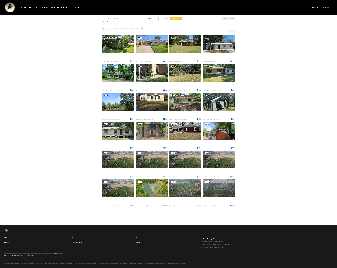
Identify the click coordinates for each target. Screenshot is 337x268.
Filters (166, 18)
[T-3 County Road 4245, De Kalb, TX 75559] (185, 159)
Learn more (142, 28)
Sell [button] (37, 7)
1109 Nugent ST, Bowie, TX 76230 (212, 59)
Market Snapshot (60, 7)
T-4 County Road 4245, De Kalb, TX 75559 (147, 174)
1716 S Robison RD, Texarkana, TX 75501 (214, 145)
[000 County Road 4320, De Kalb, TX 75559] (185, 188)
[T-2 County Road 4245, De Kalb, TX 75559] (219, 159)
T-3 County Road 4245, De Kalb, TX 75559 (180, 174)
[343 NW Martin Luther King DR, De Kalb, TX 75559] (219, 73)
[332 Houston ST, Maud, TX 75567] (185, 102)
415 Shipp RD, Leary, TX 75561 (211, 116)
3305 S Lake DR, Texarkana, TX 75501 (179, 88)
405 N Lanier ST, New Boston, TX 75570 (147, 116)
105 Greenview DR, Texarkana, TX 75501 (113, 88)
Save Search (176, 18)
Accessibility (60, 253)
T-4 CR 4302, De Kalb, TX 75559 (211, 203)
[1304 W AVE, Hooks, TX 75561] (152, 73)
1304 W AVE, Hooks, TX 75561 (144, 88)
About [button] (45, 7)
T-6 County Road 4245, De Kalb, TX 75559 (113, 174)
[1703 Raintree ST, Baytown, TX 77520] (152, 44)
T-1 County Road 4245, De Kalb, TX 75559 (113, 203)
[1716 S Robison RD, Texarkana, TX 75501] (219, 131)
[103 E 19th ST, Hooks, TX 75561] (118, 131)
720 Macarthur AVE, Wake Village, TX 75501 (181, 145)
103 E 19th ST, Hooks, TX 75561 (110, 145)
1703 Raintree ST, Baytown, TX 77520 (146, 59)
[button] (104, 18)
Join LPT (76, 7)
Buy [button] (31, 7)
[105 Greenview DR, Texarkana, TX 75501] (118, 73)
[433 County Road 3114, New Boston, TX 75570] (118, 102)
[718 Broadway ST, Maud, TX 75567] (185, 44)
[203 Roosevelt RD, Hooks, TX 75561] (118, 44)
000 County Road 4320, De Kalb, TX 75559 (181, 203)
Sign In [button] (325, 7)
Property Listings (46, 253)
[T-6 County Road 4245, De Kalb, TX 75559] (118, 159)
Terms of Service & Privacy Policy (13, 253)
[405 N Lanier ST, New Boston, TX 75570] (152, 102)
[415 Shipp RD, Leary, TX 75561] (219, 102)
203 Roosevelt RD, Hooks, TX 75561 (111, 59)
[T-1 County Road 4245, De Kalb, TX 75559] (118, 188)
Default (105, 32)
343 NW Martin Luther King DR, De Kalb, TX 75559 (217, 88)
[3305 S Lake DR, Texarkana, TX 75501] (185, 73)
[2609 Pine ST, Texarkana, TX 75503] (152, 131)
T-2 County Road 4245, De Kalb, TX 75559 (214, 174)
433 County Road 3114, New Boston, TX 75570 (114, 116)
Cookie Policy (26, 253)
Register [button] (315, 7)
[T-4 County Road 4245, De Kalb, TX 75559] (152, 159)
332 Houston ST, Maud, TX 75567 (178, 116)
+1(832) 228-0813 (206, 244)
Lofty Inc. (13, 255)
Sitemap (54, 253)
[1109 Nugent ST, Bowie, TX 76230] (219, 44)
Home (23, 7)
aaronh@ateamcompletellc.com (223, 244)
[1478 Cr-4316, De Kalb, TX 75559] (152, 188)
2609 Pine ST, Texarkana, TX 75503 (145, 145)
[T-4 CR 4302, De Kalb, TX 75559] (219, 188)
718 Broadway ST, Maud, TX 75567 (178, 59)
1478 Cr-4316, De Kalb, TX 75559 (144, 203)
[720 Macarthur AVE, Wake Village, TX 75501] (185, 131)
